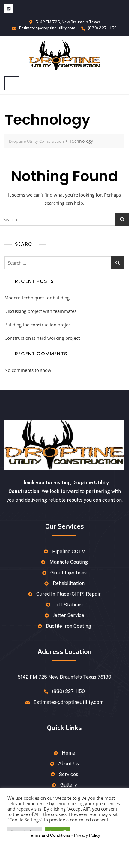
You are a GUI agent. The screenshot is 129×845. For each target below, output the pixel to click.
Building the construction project (38, 325)
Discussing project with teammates (40, 311)
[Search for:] (64, 219)
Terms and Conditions (49, 835)
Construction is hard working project (42, 338)
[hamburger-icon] (11, 83)
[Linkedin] (8, 8)
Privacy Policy (87, 835)
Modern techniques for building (37, 298)
